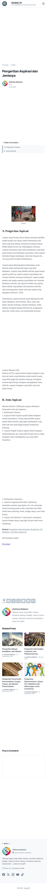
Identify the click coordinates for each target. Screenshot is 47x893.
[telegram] (23, 601)
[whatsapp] (18, 601)
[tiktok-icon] (22, 874)
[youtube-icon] (17, 874)
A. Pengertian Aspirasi (12, 147)
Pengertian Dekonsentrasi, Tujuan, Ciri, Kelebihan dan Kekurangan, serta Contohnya (33, 684)
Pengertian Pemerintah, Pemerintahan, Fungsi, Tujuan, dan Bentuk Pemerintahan (12, 682)
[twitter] (13, 601)
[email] (33, 601)
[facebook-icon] (3, 874)
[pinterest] (28, 601)
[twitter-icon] (8, 874)
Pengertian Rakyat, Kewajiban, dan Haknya (11, 650)
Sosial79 (16, 2)
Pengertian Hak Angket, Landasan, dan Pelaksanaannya (34, 651)
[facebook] (8, 601)
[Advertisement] (23, 35)
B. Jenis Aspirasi (10, 151)
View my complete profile (14, 868)
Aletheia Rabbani (19, 850)
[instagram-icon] (13, 874)
